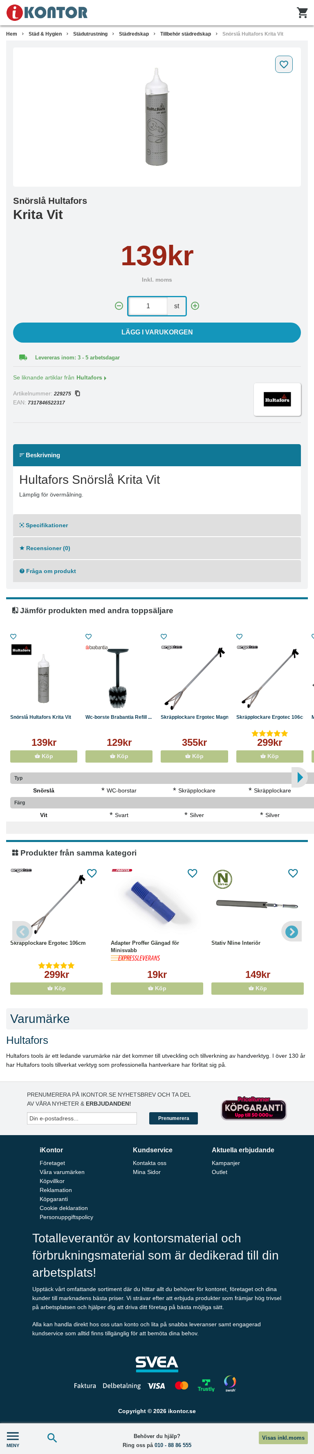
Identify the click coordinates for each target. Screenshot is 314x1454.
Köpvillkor (52, 1181)
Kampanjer (226, 1163)
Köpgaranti (54, 1199)
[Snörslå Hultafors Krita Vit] (157, 117)
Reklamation (56, 1190)
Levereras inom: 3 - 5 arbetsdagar (77, 357)
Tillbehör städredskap (185, 34)
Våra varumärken (62, 1172)
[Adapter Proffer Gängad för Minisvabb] (157, 904)
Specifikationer (46, 525)
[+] (195, 306)
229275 (62, 394)
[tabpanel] (157, 117)
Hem (11, 34)
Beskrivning (42, 455)
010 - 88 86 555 (173, 1445)
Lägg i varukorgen (157, 332)
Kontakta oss (149, 1163)
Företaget (52, 1163)
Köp (46, 756)
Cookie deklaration (64, 1208)
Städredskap (134, 34)
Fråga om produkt (50, 571)
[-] (119, 306)
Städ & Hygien (45, 34)
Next (291, 931)
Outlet (219, 1172)
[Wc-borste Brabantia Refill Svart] (119, 678)
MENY (13, 1445)
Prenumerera (173, 1118)
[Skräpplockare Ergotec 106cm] (269, 678)
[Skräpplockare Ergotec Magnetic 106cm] (194, 678)
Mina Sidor (147, 1172)
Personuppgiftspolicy (66, 1217)
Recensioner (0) (47, 548)
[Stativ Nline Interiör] (257, 904)
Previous (22, 931)
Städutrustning (90, 34)
